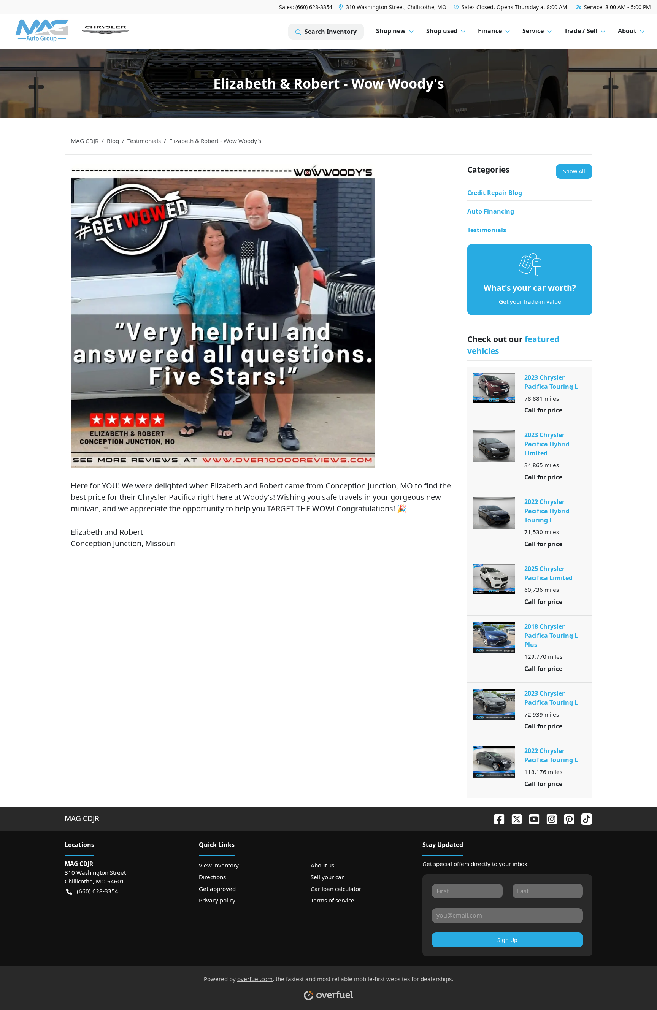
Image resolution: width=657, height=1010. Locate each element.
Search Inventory (331, 31)
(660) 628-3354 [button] (97, 891)
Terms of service (332, 900)
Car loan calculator (336, 889)
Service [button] (533, 31)
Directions (212, 877)
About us (322, 865)
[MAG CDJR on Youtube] (531, 818)
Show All (574, 171)
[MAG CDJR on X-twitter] (513, 818)
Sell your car (327, 877)
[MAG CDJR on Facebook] (496, 818)
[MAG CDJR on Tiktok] (583, 818)
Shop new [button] (391, 31)
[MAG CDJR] (85, 31)
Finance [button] (490, 31)
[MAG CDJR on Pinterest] (566, 818)
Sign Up (507, 939)
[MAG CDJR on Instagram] (548, 818)
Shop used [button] (441, 31)
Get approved (217, 889)
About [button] (627, 31)
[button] (393, 7)
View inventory (219, 865)
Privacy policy (217, 900)
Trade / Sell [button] (580, 31)
